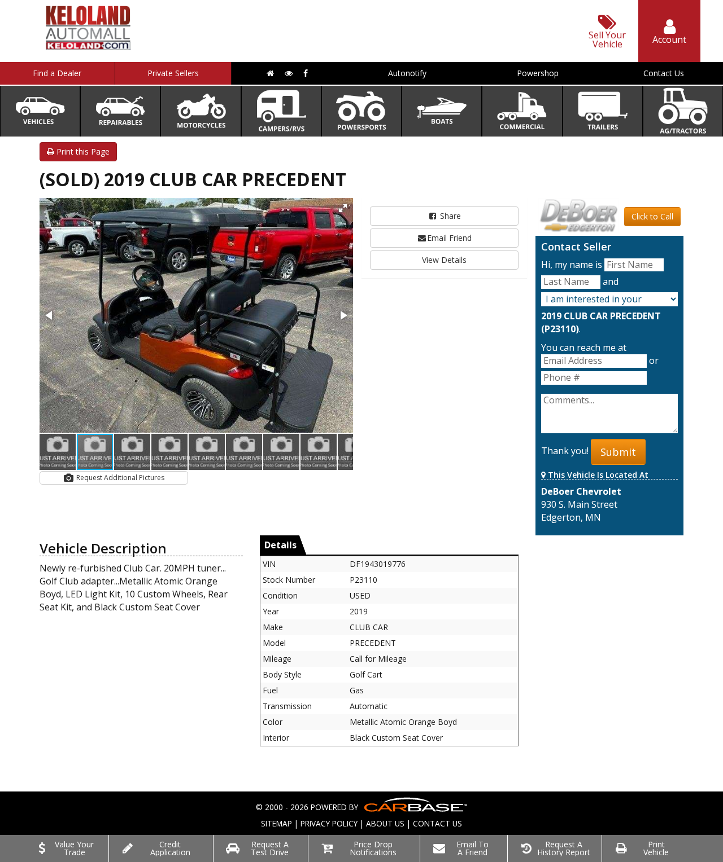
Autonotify (407, 73)
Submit (618, 452)
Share (449, 215)
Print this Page (82, 151)
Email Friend (449, 237)
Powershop (538, 73)
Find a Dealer (57, 73)
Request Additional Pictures (119, 477)
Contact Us (663, 73)
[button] (343, 208)
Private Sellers (173, 73)
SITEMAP (276, 823)
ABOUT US (385, 823)
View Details (444, 259)
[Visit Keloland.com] (88, 46)
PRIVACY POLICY (329, 823)
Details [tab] (280, 545)
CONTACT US (437, 823)
